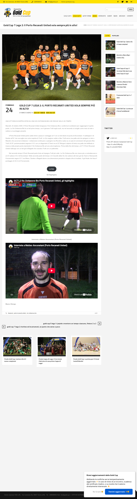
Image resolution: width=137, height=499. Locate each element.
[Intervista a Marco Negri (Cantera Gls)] (110, 58)
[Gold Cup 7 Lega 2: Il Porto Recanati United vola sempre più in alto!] (51, 67)
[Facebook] (118, 1)
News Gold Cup (50, 113)
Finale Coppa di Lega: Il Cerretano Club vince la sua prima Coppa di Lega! (50, 361)
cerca (131, 9)
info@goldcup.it (53, 2)
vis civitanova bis (31, 313)
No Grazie (97, 492)
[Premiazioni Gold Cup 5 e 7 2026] (110, 98)
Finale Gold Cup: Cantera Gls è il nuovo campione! (15, 360)
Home (85, 25)
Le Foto (51, 169)
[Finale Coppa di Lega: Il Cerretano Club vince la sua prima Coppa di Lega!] (52, 345)
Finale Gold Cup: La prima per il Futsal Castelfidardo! (86, 360)
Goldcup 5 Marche (79, 354)
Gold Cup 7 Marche (92, 25)
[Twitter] (122, 1)
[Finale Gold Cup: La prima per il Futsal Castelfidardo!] (86, 345)
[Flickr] (131, 1)
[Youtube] (127, 1)
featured (10, 313)
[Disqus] (51, 400)
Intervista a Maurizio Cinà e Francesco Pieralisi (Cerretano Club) (124, 84)
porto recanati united (20, 313)
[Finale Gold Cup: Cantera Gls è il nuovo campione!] (17, 345)
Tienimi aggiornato (116, 492)
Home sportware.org (67, 2)
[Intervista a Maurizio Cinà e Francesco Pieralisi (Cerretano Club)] (110, 85)
